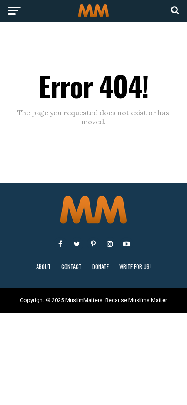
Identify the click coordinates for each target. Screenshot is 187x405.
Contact (71, 266)
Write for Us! (135, 266)
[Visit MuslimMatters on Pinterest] (93, 243)
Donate (100, 266)
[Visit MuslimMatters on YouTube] (126, 243)
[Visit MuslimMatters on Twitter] (76, 243)
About (43, 266)
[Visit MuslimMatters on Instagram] (110, 243)
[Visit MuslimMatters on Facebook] (60, 243)
